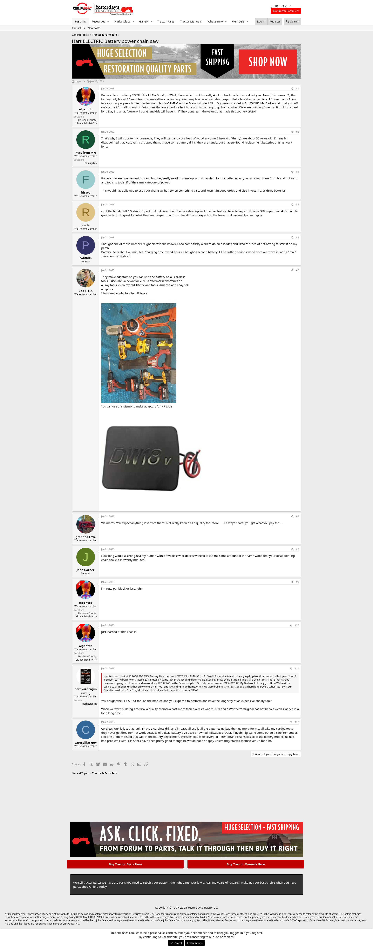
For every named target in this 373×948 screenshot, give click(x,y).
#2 (297, 131)
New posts (94, 28)
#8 (297, 549)
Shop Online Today (94, 886)
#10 (297, 625)
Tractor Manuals (191, 21)
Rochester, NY (89, 703)
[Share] (292, 88)
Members (238, 21)
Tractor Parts (165, 21)
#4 (297, 204)
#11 (297, 668)
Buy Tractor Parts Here (125, 864)
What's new (215, 21)
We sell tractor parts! (87, 882)
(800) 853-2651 (281, 6)
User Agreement (46, 917)
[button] (108, 21)
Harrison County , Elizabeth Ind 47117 (86, 121)
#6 (297, 270)
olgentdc (80, 81)
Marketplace (122, 21)
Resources (98, 21)
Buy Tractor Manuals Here (246, 864)
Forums (80, 21)
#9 (297, 582)
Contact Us (78, 28)
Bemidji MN (91, 163)
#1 (297, 88)
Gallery (144, 21)
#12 (297, 722)
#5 (297, 237)
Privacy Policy (68, 917)
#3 (297, 171)
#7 (297, 516)
